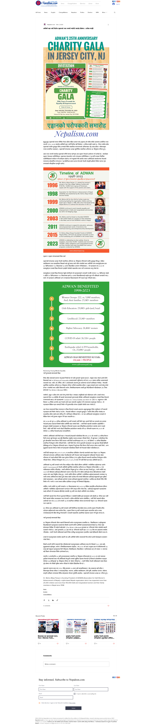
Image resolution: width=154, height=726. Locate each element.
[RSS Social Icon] (119, 1)
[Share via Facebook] (44, 600)
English (53, 12)
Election (90, 12)
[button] (114, 12)
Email (40, 693)
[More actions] (108, 24)
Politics (82, 12)
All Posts (38, 12)
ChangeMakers (63, 12)
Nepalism (74, 12)
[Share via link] (57, 600)
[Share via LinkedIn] (53, 600)
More (103, 12)
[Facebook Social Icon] (113, 1)
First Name (41, 685)
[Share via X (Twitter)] (48, 600)
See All (115, 615)
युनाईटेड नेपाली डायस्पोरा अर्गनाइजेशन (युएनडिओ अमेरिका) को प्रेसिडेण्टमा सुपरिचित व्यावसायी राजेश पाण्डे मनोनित (104, 637)
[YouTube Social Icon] (118, 1)
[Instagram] (116, 1)
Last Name (76, 685)
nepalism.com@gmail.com (52, 723)
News (46, 12)
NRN (97, 12)
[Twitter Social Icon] (114, 1)
